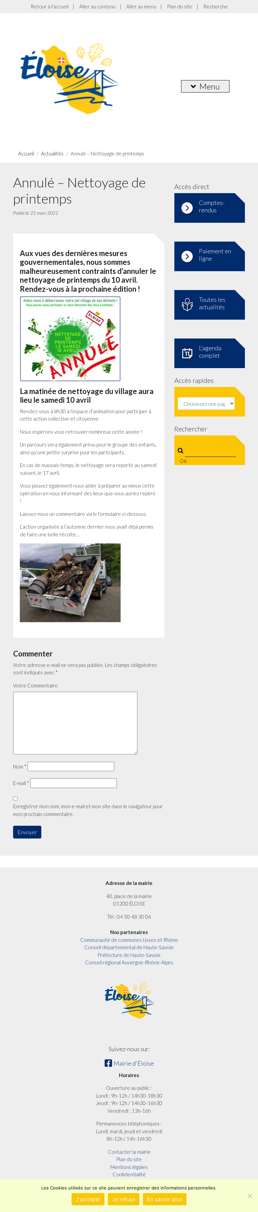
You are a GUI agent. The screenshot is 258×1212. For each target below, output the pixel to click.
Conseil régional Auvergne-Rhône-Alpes (129, 962)
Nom (20, 766)
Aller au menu (141, 6)
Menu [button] (209, 86)
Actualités (52, 153)
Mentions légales (129, 1167)
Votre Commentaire (35, 685)
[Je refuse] (249, 1195)
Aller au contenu (97, 6)
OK (182, 461)
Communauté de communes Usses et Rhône (129, 940)
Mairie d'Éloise (133, 1063)
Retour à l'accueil (50, 6)
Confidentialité (129, 1174)
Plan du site (179, 6)
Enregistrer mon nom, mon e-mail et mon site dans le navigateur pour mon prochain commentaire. (88, 810)
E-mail (21, 783)
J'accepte (88, 1199)
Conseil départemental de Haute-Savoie (129, 947)
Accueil (26, 153)
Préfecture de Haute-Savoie (129, 955)
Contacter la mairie (129, 1152)
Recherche (215, 6)
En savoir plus (164, 1199)
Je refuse (123, 1199)
